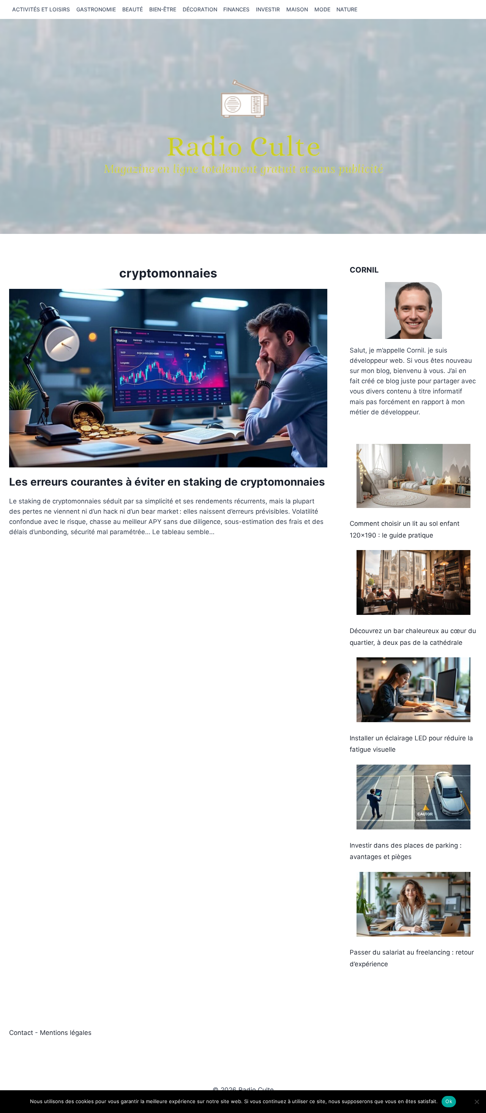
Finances (236, 9)
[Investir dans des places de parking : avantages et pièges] (413, 797)
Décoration (200, 9)
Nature (346, 9)
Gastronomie (96, 9)
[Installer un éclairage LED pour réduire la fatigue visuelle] (413, 689)
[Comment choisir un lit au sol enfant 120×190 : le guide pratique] (413, 476)
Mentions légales (66, 1032)
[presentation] (168, 378)
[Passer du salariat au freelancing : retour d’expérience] (413, 904)
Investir (268, 9)
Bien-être (162, 9)
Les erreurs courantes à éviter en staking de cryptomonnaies (167, 481)
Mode (322, 9)
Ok (448, 1101)
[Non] (476, 1101)
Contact (22, 1032)
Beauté (132, 9)
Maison (297, 9)
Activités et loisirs (41, 9)
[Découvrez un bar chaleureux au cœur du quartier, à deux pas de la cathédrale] (413, 582)
